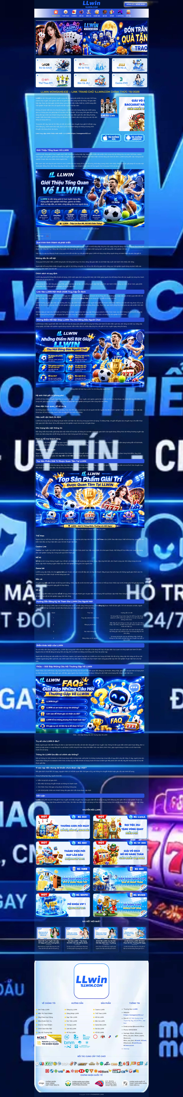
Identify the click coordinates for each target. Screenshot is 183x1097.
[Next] (142, 37)
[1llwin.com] (91, 4)
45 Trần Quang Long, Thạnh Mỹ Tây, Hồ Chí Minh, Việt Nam (134, 1020)
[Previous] (40, 37)
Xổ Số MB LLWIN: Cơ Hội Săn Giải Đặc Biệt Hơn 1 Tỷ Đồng (106, 942)
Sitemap (126, 1049)
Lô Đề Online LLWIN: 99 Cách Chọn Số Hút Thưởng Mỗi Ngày (134, 942)
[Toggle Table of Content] (46, 236)
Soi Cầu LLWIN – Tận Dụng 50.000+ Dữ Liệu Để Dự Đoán (77, 942)
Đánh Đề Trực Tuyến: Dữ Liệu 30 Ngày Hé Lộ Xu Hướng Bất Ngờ (48, 942)
